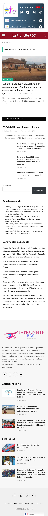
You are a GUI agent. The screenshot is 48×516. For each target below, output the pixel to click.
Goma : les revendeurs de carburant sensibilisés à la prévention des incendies (28, 408)
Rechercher (6, 186)
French (30, 514)
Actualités (7, 79)
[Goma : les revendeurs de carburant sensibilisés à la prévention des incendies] (8, 409)
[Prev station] (34, 12)
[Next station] (21, 12)
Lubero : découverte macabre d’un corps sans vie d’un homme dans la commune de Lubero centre (21, 87)
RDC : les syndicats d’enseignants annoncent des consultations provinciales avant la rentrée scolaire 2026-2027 (24, 226)
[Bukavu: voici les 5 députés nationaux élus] (8, 448)
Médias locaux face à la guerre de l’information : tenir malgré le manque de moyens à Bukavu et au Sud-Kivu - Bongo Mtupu (23, 298)
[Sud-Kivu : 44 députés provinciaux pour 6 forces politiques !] (8, 460)
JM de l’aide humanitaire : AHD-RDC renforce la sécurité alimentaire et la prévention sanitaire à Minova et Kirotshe (22, 219)
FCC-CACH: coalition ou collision (20, 127)
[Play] (28, 12)
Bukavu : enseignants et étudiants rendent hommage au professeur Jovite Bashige (22, 264)
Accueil (8, 503)
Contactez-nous (21, 503)
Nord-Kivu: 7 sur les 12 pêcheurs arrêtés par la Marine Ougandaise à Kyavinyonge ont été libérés (31, 146)
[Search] (44, 35)
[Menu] (3, 35)
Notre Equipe (37, 503)
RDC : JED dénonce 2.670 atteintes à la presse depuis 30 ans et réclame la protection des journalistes (24, 304)
